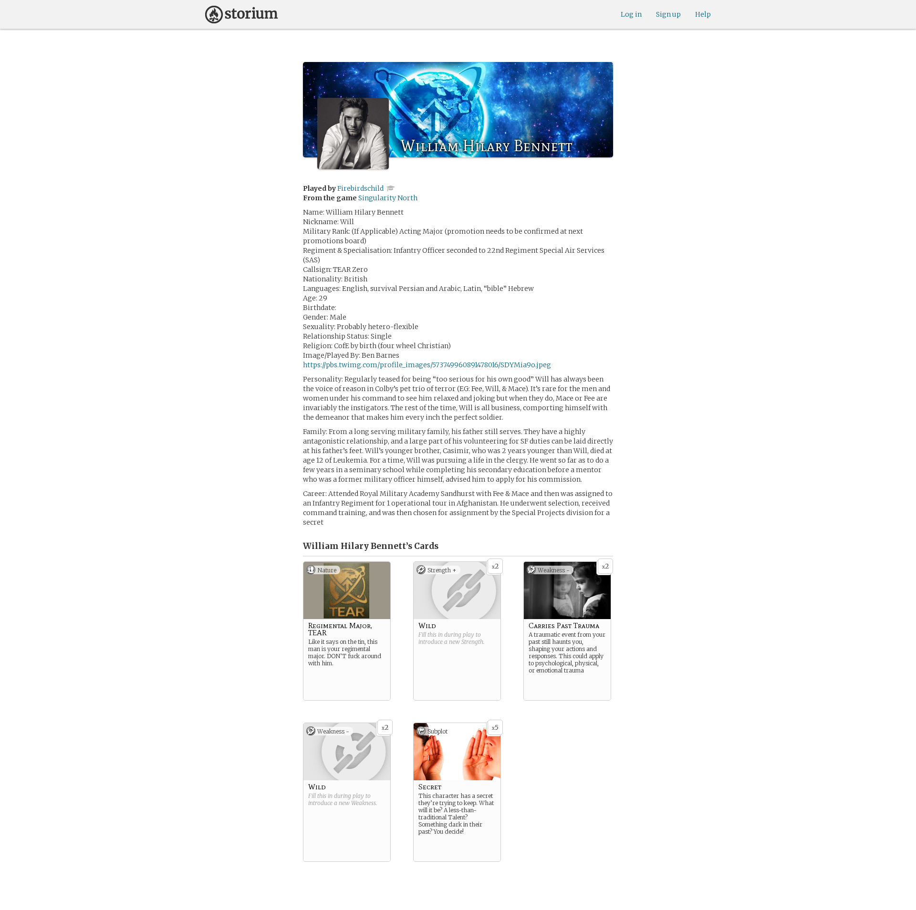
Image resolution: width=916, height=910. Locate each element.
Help (703, 14)
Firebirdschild (360, 188)
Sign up (668, 14)
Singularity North (387, 198)
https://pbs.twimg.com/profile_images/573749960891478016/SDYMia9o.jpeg (427, 365)
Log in (631, 14)
